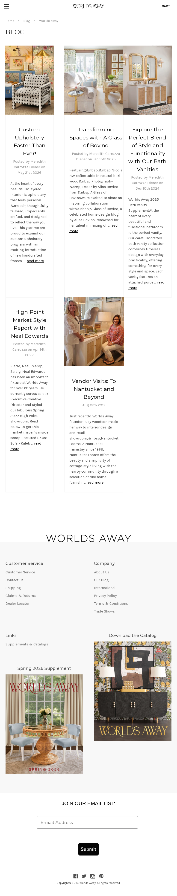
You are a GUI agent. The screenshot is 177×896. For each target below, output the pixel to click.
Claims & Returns (21, 595)
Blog (26, 21)
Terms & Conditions (111, 603)
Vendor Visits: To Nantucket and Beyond (94, 389)
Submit (88, 849)
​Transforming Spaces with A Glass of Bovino (96, 137)
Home (10, 21)
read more (35, 261)
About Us (101, 572)
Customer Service (20, 572)
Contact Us (15, 580)
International (104, 588)
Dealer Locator (18, 603)
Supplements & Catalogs (27, 644)
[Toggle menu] (6, 6)
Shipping (13, 588)
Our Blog (101, 580)
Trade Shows (104, 611)
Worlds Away (48, 21)
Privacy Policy (105, 595)
